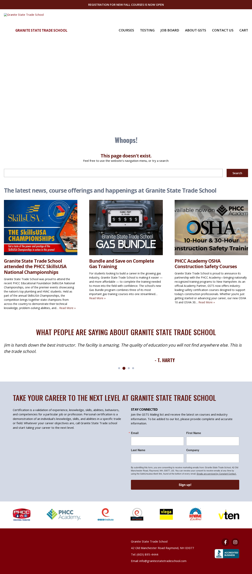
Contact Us (222, 30)
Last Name (138, 450)
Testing (147, 30)
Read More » (67, 308)
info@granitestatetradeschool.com (162, 561)
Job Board (169, 30)
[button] (119, 368)
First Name (193, 432)
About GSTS (195, 30)
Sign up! (185, 484)
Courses (126, 30)
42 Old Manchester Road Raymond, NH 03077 (162, 548)
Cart (243, 30)
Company (192, 450)
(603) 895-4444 (147, 554)
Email (135, 432)
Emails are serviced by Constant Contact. (216, 473)
